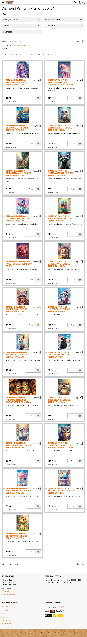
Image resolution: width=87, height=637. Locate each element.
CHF (29, 45)
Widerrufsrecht (7, 624)
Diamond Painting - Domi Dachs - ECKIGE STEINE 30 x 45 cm (58, 354)
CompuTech (62, 633)
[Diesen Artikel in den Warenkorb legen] (38, 98)
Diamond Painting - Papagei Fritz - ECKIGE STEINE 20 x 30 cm (59, 218)
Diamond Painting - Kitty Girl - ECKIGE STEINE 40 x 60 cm (16, 82)
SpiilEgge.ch (29, 633)
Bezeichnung (22, 45)
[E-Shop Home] (9, 2)
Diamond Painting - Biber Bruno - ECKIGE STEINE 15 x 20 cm (59, 399)
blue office (38, 633)
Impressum (5, 617)
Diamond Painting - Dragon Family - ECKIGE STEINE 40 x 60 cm (18, 173)
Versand (5, 610)
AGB (3, 613)
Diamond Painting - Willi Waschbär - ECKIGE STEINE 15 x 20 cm (61, 173)
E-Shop (5, 54)
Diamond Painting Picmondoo (42, 54)
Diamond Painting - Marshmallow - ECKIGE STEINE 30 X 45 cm (18, 490)
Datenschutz (6, 620)
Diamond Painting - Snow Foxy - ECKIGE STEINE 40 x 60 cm (16, 354)
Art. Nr (15, 45)
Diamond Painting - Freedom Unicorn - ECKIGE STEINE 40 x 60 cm (60, 82)
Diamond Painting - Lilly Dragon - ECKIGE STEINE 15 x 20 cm (17, 218)
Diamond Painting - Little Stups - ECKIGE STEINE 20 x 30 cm (59, 263)
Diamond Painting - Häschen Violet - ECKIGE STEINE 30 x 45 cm (61, 490)
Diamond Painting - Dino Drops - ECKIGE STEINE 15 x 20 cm (16, 536)
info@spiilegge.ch (8, 591)
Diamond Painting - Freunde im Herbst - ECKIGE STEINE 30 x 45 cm (18, 399)
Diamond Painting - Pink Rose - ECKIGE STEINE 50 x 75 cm (19, 263)
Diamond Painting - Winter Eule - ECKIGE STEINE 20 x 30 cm (59, 309)
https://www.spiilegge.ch (10, 594)
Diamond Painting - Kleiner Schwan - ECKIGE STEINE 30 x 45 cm (19, 445)
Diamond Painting (18, 54)
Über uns (5, 607)
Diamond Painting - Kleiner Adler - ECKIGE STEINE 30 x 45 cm (60, 127)
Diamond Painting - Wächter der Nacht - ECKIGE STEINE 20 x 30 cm (60, 445)
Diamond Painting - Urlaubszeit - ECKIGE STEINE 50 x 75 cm (17, 127)
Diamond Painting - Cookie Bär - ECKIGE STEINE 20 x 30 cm (16, 309)
